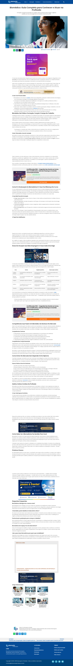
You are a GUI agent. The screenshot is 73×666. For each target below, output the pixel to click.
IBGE (55, 292)
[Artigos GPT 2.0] (36, 262)
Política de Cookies (58, 650)
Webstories (56, 2)
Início (25, 2)
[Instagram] (56, 661)
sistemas (35, 108)
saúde (28, 97)
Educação (31, 2)
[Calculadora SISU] (36, 75)
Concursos (25, 380)
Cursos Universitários (47, 2)
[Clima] (36, 499)
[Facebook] (53, 661)
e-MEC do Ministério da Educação (52, 165)
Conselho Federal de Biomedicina (45, 163)
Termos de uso (57, 652)
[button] (64, 2)
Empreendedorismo (39, 650)
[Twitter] (59, 661)
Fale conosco (57, 654)
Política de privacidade (59, 647)
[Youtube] (62, 661)
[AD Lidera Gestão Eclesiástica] (36, 93)
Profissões (37, 2)
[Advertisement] (36, 148)
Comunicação (57, 345)
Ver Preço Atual (43, 182)
